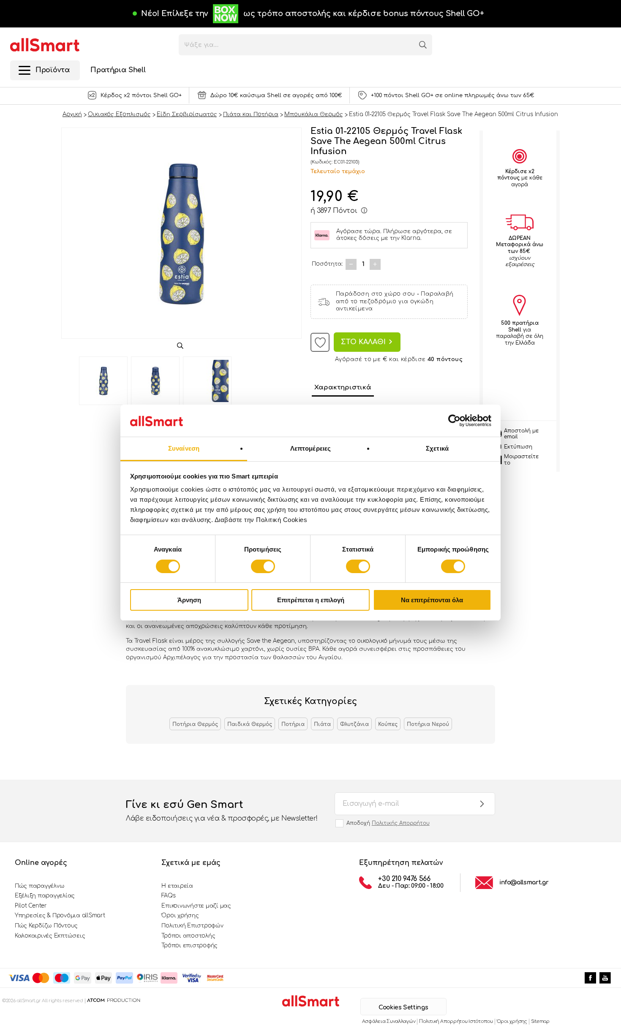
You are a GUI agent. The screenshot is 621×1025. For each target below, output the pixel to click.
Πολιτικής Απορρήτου (401, 823)
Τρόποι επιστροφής (189, 946)
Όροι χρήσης (180, 916)
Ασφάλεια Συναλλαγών (389, 1021)
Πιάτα (322, 724)
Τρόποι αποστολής (188, 936)
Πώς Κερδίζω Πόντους (46, 926)
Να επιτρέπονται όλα (432, 600)
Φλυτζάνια (354, 724)
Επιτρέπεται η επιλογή (310, 600)
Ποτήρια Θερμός (195, 724)
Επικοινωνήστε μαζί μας (196, 906)
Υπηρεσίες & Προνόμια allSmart (60, 916)
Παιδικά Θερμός (249, 724)
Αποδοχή (388, 823)
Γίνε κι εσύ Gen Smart (222, 810)
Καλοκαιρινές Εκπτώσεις (50, 936)
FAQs (168, 896)
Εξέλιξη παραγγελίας (45, 896)
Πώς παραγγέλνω (39, 886)
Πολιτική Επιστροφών (192, 926)
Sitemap (540, 1021)
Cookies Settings (403, 1007)
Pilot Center (31, 906)
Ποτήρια (293, 724)
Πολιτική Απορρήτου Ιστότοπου (456, 1021)
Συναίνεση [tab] (183, 448)
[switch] (263, 566)
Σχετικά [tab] (437, 448)
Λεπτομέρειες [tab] (310, 448)
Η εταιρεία (177, 886)
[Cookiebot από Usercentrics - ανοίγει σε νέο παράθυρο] (454, 420)
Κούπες (388, 724)
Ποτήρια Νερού (428, 724)
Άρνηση (189, 600)
